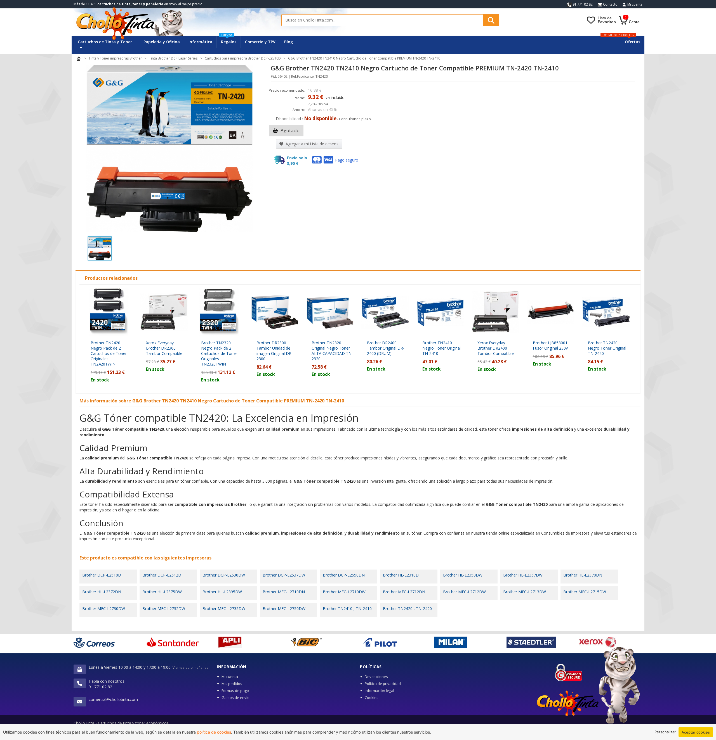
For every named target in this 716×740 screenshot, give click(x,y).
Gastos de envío (235, 697)
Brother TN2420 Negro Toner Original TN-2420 (607, 348)
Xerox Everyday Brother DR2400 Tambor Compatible (495, 348)
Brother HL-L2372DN (101, 591)
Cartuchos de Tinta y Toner (105, 41)
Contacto (610, 4)
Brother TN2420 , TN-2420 (407, 608)
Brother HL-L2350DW (462, 575)
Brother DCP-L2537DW (284, 575)
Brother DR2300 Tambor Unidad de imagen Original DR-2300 (274, 350)
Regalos (228, 40)
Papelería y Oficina (161, 41)
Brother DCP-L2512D (161, 575)
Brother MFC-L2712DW (464, 591)
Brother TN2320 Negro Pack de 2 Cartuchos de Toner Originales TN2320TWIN (219, 353)
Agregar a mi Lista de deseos (311, 143)
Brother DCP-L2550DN (344, 575)
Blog (288, 41)
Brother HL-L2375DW (162, 591)
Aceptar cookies (696, 732)
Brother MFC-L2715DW (584, 591)
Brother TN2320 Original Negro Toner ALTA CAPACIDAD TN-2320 (332, 350)
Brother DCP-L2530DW (223, 575)
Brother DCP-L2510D (101, 575)
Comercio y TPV (260, 41)
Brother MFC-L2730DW (103, 608)
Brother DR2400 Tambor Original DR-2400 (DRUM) (385, 348)
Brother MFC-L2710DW (344, 591)
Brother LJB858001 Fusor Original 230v (550, 345)
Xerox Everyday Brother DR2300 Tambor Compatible (164, 348)
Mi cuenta (634, 4)
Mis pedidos (232, 683)
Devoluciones (376, 676)
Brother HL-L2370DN (582, 575)
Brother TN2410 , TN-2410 (347, 608)
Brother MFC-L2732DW (163, 608)
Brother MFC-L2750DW (284, 608)
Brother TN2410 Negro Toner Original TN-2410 (441, 348)
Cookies (371, 697)
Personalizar (665, 732)
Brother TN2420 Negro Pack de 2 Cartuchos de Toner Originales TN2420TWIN (109, 353)
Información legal (379, 690)
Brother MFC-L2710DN (284, 591)
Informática (200, 41)
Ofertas (632, 41)
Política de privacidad (383, 683)
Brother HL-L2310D (401, 575)
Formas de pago (235, 690)
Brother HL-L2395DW (222, 591)
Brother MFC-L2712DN (404, 591)
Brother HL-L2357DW (523, 575)
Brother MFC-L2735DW (223, 608)
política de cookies (214, 732)
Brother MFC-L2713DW (524, 591)
